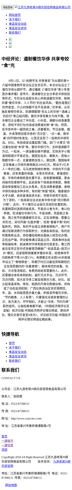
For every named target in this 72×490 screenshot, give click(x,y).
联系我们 (15, 32)
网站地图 (11, 485)
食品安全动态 (18, 23)
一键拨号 (7, 440)
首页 (12, 343)
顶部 (4, 449)
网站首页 (15, 15)
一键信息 (7, 445)
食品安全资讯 (18, 28)
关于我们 (15, 19)
